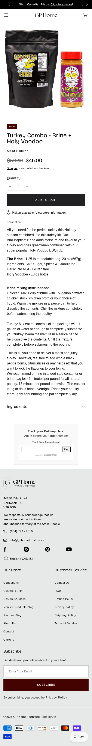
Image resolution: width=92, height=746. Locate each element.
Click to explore (61, 4)
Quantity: (14, 178)
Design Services (14, 599)
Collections (11, 582)
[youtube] (69, 549)
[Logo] (46, 15)
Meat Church (18, 151)
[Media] (46, 68)
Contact (8, 631)
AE (54, 716)
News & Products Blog (18, 607)
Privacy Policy (64, 607)
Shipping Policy (65, 615)
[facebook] (5, 549)
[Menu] (6, 15)
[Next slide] (82, 4)
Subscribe (46, 685)
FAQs (58, 590)
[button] (85, 15)
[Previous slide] (9, 4)
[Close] (87, 4)
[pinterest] (47, 549)
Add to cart (46, 200)
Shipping (13, 168)
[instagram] (26, 549)
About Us (9, 623)
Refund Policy (64, 599)
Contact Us (62, 582)
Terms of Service (66, 623)
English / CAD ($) (21, 558)
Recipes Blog (12, 615)
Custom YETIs (12, 590)
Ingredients (17, 406)
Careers (8, 639)
